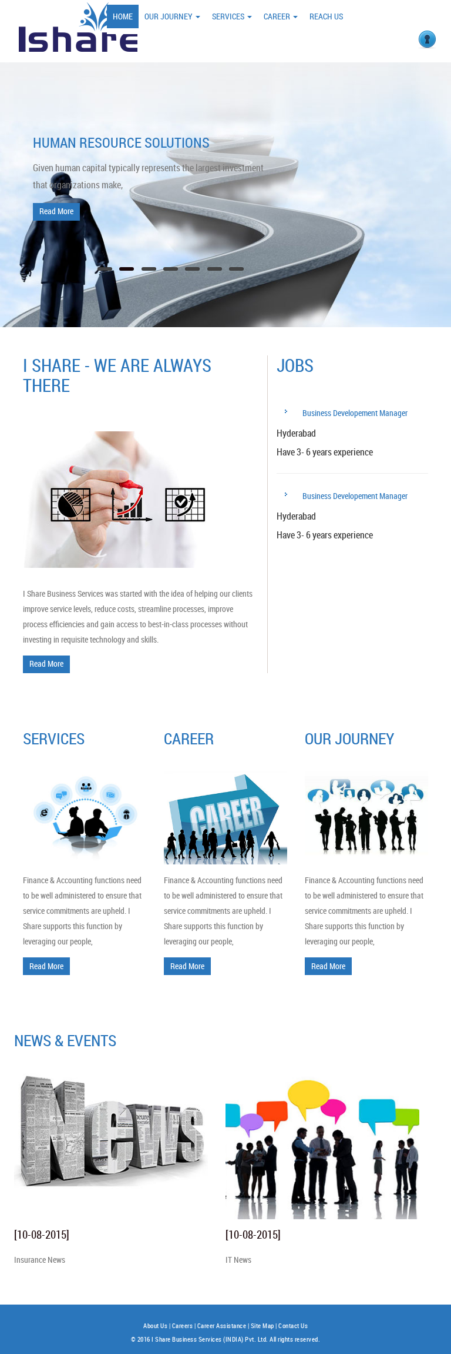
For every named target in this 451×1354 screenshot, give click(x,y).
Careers (182, 1326)
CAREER (278, 16)
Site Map (262, 1326)
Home (123, 16)
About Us (155, 1326)
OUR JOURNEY (169, 16)
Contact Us (293, 1326)
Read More (56, 211)
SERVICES (229, 16)
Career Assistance (222, 1326)
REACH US (326, 16)
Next (428, 176)
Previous (23, 176)
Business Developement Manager (354, 412)
